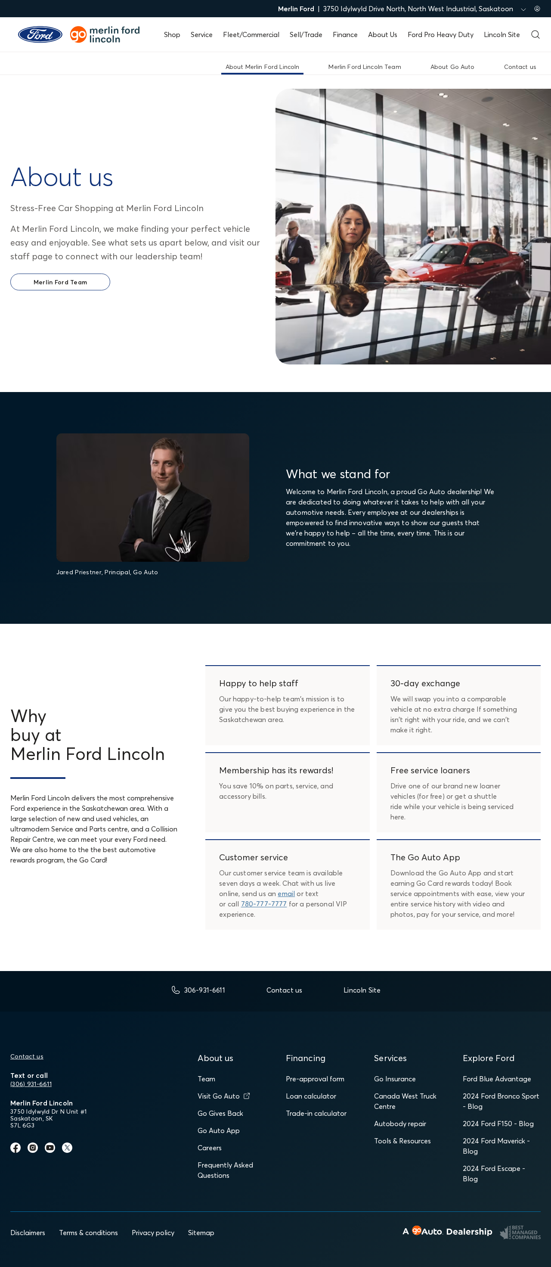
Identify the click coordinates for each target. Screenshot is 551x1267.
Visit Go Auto (219, 1096)
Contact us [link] (520, 67)
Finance (345, 34)
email (286, 893)
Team (206, 1078)
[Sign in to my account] (537, 8)
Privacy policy (153, 1232)
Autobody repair (400, 1123)
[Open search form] (535, 34)
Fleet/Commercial (251, 34)
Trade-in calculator (316, 1113)
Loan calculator (311, 1096)
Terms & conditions (88, 1232)
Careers (210, 1147)
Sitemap (201, 1232)
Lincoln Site (502, 34)
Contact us (26, 1056)
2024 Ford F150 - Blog (498, 1123)
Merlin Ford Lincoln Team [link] (364, 67)
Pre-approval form (315, 1078)
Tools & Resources (402, 1140)
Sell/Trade (306, 34)
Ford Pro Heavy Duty (441, 34)
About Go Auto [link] (452, 67)
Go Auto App (219, 1130)
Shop (172, 34)
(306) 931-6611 (31, 1084)
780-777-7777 (264, 904)
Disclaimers (27, 1232)
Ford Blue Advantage (497, 1078)
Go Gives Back (220, 1113)
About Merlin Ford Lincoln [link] (263, 67)
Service (202, 34)
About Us (382, 34)
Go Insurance (395, 1078)
